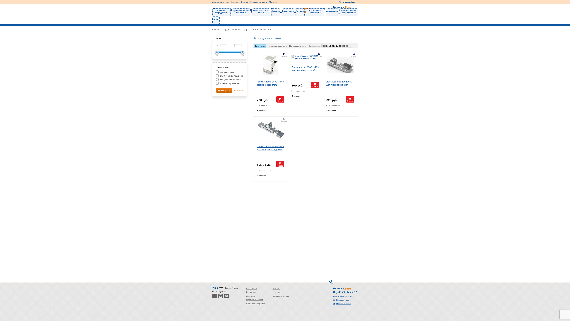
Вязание (276, 11)
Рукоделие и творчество (315, 11)
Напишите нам (342, 300)
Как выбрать (251, 288)
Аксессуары (332, 11)
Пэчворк (300, 11)
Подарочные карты (258, 2)
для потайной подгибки (231, 76)
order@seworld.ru (343, 304)
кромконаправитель (229, 83)
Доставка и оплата (220, 2)
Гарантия (235, 2)
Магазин (273, 2)
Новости (276, 292)
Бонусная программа (255, 303)
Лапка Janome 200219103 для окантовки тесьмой (305, 68)
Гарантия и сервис (254, 300)
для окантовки (226, 72)
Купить (280, 101)
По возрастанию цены (277, 46)
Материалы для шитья (260, 11)
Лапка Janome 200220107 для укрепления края (340, 83)
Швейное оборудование (221, 11)
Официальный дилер (282, 296)
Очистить (238, 90)
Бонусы (244, 2)
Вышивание (288, 11)
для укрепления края (230, 79)
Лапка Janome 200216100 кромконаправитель (270, 83)
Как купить (251, 292)
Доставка (250, 296)
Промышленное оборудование (348, 11)
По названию (314, 46)
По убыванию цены (297, 46)
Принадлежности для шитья (241, 11)
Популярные (260, 46)
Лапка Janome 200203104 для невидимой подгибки (270, 148)
